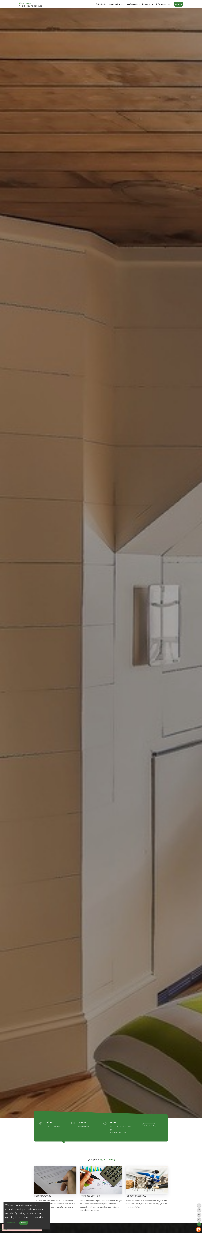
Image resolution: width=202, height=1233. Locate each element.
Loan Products (132, 4)
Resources (147, 4)
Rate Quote (101, 4)
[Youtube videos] (199, 1224)
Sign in (178, 4)
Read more (11, 1223)
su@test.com (83, 1126)
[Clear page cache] (199, 1219)
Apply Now (149, 1125)
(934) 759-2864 (52, 1126)
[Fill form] (199, 1205)
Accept (24, 1223)
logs (1, 1232)
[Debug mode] (199, 1210)
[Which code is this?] (199, 1215)
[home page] (25, 3)
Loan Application (115, 4)
